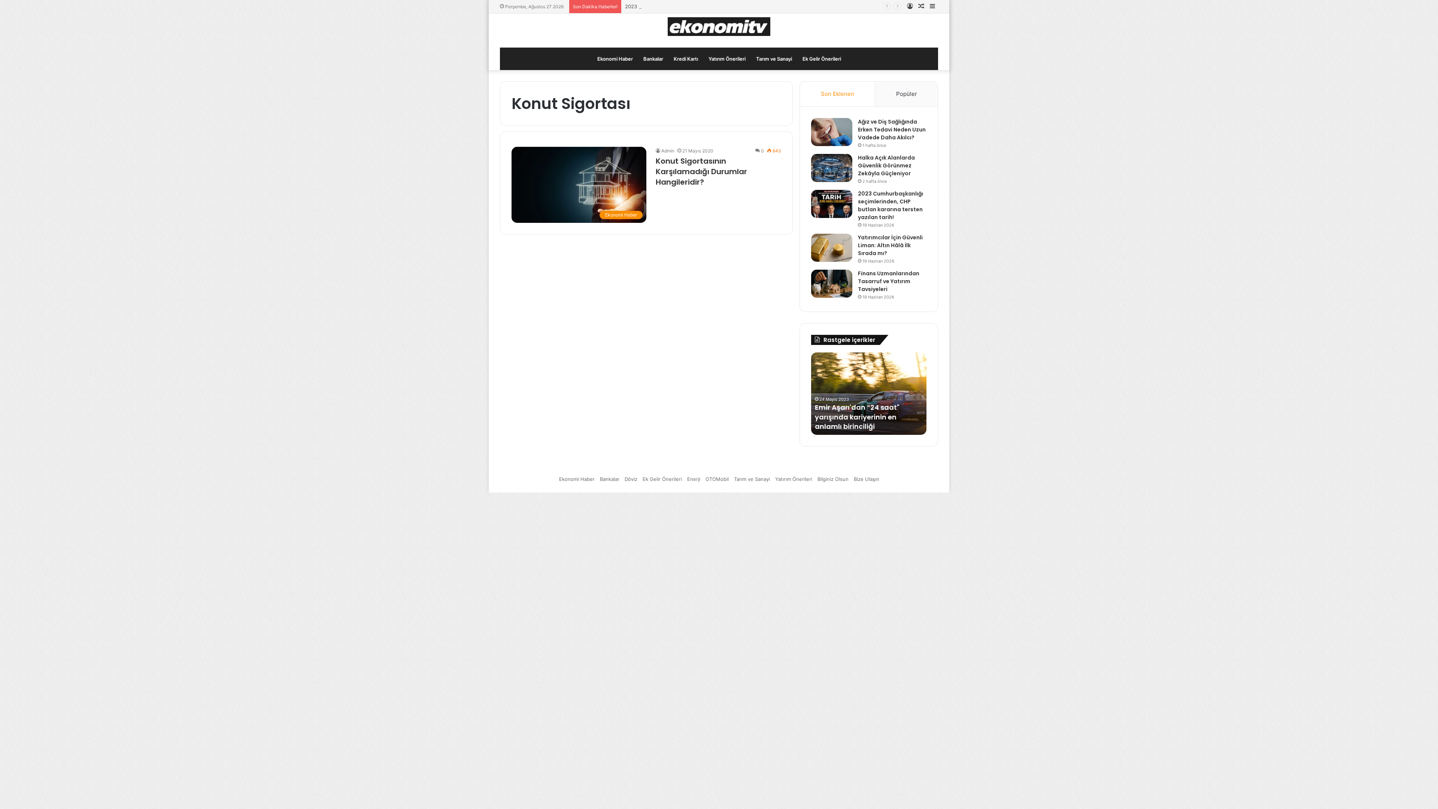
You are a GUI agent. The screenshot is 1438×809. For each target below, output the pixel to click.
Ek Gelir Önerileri (822, 59)
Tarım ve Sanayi (774, 59)
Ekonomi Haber (615, 59)
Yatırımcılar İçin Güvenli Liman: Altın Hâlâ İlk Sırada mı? (890, 245)
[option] (868, 393)
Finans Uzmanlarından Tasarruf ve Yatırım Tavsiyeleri (888, 281)
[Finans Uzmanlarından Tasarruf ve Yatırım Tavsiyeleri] (831, 284)
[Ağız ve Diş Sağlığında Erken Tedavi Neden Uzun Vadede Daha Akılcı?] (831, 132)
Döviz (631, 479)
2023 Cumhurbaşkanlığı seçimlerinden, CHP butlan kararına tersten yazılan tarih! (718, 6)
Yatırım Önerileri (727, 59)
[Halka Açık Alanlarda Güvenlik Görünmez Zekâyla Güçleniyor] (831, 168)
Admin (667, 151)
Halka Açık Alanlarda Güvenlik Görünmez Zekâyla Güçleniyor (886, 165)
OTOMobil (717, 479)
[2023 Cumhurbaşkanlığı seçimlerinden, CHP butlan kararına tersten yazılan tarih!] (831, 204)
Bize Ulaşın (866, 479)
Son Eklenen (837, 93)
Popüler (906, 93)
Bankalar (653, 59)
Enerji (693, 479)
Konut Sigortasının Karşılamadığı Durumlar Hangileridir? (701, 171)
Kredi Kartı (686, 59)
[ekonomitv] (719, 26)
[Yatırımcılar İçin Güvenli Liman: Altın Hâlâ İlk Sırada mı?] (831, 248)
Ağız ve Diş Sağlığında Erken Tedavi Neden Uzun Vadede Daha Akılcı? (892, 129)
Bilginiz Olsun (833, 479)
